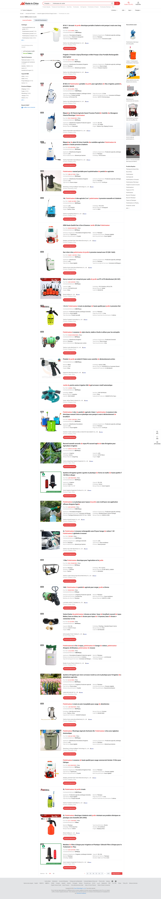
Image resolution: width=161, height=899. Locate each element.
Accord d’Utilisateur (63, 881)
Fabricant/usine (27, 60)
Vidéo (42, 25)
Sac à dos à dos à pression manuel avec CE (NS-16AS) (89, 252)
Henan (24, 97)
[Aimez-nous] (112, 881)
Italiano (80, 883)
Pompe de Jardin (130, 205)
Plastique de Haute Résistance (58, 7)
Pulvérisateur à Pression (93, 7)
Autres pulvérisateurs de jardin (28, 28)
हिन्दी (109, 883)
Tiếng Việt (125, 883)
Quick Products (65, 885)
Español (63, 883)
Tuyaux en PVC (130, 190)
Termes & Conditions (81, 893)
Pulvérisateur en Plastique (133, 203)
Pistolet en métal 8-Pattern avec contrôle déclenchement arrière (89, 359)
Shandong (26, 93)
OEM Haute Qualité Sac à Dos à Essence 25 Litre (86, 225)
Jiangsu (25, 95)
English (36, 883)
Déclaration (54, 881)
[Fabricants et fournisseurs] (29, 3)
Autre (24, 68)
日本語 (52, 883)
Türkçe (119, 883)
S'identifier (138, 4)
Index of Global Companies (104, 885)
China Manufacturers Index (77, 885)
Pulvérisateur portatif (29, 31)
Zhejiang (25, 89)
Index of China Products (90, 885)
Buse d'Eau (69, 7)
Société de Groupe (27, 70)
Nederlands (104, 883)
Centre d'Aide (47, 881)
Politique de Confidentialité (76, 881)
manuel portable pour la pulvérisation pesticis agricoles (88, 171)
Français (58, 883)
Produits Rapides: (47, 7)
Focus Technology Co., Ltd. (80, 888)
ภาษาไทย (114, 883)
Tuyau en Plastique (131, 200)
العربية (98, 883)
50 (53, 873)
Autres (24, 83)
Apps (129, 10)
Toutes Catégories (27, 10)
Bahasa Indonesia (133, 883)
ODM (24, 78)
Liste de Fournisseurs (41, 20)
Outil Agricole (83, 7)
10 (46, 873)
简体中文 (42, 883)
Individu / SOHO (27, 66)
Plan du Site (101, 881)
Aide (123, 10)
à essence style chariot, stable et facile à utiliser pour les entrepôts (91, 332)
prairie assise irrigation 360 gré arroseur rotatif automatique (87, 385)
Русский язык (87, 883)
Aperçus (108, 881)
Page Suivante (116, 873)
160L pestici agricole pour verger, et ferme (86, 587)
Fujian (24, 91)
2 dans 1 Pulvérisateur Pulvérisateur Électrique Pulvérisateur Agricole (132, 62)
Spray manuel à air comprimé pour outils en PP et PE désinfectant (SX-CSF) (91, 279)
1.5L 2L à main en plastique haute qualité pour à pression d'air (92, 306)
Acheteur (113, 10)
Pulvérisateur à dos (29, 38)
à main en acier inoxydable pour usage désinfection (86, 704)
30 (50, 873)
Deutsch (69, 883)
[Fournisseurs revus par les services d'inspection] (28, 51)
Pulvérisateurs (130, 187)
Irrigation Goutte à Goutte (133, 184)
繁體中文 (47, 883)
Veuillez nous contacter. (29, 107)
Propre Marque (27, 81)
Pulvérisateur (76, 7)
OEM (24, 76)
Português (75, 883)
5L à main (74, 789)
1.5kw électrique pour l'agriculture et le (83, 560)
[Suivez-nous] (115, 881)
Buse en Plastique (130, 195)
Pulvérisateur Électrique (105, 7)
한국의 (93, 883)
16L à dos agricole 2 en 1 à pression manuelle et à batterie (92, 198)
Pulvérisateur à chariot (29, 35)
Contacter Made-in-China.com (90, 881)
